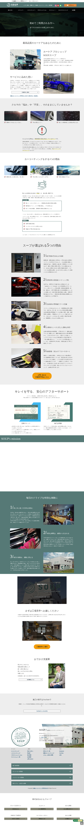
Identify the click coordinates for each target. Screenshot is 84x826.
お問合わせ (71, 5)
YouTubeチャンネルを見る (42, 711)
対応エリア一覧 (46, 751)
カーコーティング (15, 751)
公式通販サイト (68, 818)
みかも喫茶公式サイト (68, 808)
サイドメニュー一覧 (15, 756)
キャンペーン (41, 5)
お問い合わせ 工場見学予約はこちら (42, 376)
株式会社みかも (16, 808)
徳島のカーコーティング (48, 753)
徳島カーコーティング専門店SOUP (40, 788)
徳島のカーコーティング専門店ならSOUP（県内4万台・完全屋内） (24, 95)
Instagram (61, 751)
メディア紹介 (26, 5)
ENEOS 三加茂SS (15, 818)
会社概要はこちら (30, 679)
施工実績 (29, 755)
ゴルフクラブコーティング (63, 10)
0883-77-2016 (44, 737)
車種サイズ (32, 5)
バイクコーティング (30, 10)
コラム (46, 5)
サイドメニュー (52, 10)
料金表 (36, 5)
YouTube (61, 753)
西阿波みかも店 (42, 818)
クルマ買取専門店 (42, 808)
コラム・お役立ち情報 (48, 755)
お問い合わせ (30, 758)
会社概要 (73, 10)
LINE (60, 755)
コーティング (20, 10)
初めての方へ (10, 10)
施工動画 (50, 5)
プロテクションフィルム (42, 10)
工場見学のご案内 (25, 92)
